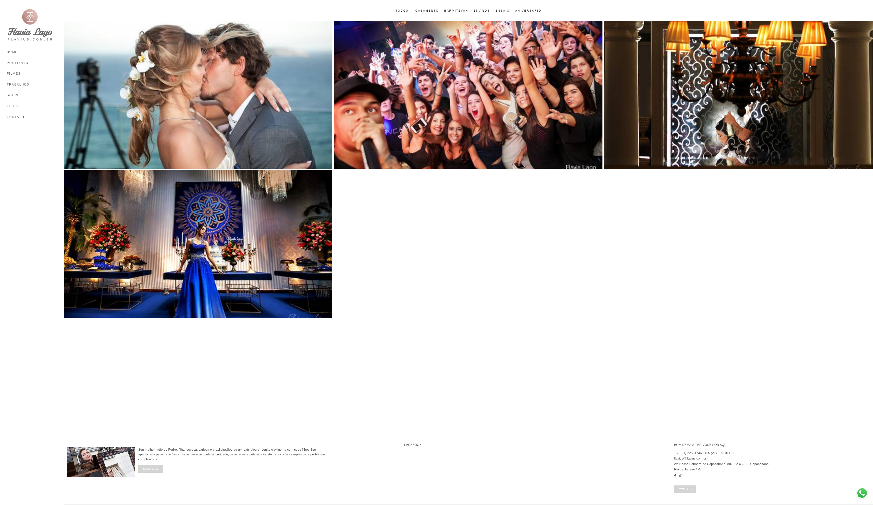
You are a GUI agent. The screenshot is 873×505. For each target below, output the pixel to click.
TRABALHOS (18, 84)
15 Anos (482, 10)
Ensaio (502, 10)
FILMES (14, 73)
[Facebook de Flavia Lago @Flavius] (675, 475)
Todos (402, 10)
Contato (685, 489)
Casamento (427, 10)
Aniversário (528, 10)
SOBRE (13, 95)
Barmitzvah (456, 10)
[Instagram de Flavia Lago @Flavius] (680, 475)
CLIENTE (15, 106)
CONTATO (15, 117)
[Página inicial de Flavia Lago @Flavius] (32, 25)
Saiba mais (150, 468)
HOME (12, 52)
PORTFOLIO (18, 63)
